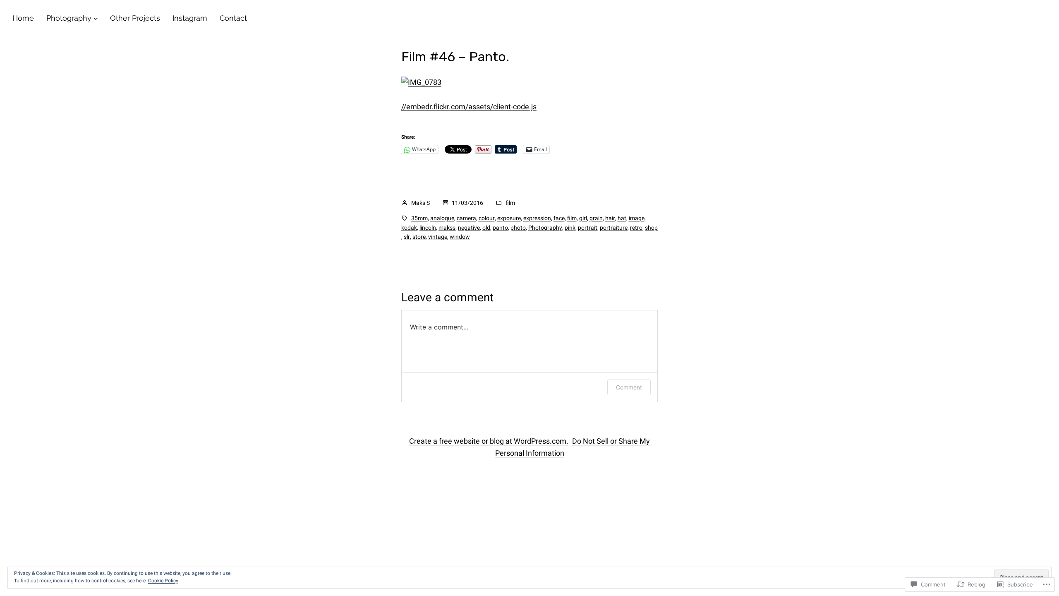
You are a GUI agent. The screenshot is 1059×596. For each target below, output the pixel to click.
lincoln (427, 227)
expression (537, 218)
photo (518, 227)
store (419, 236)
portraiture (614, 227)
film (510, 202)
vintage (437, 236)
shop (651, 227)
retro (636, 227)
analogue (442, 218)
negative (469, 227)
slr (407, 236)
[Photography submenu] (95, 18)
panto (500, 227)
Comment (629, 387)
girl (583, 218)
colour (487, 218)
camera (466, 218)
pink (570, 227)
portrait (587, 227)
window (460, 236)
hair (610, 218)
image (637, 218)
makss (446, 227)
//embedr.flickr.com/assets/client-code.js (469, 106)
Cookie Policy (163, 581)
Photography (545, 227)
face (559, 218)
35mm (419, 218)
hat (622, 218)
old (486, 227)
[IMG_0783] (421, 82)
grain (596, 218)
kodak (409, 227)
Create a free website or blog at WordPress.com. (488, 441)
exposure (509, 218)
